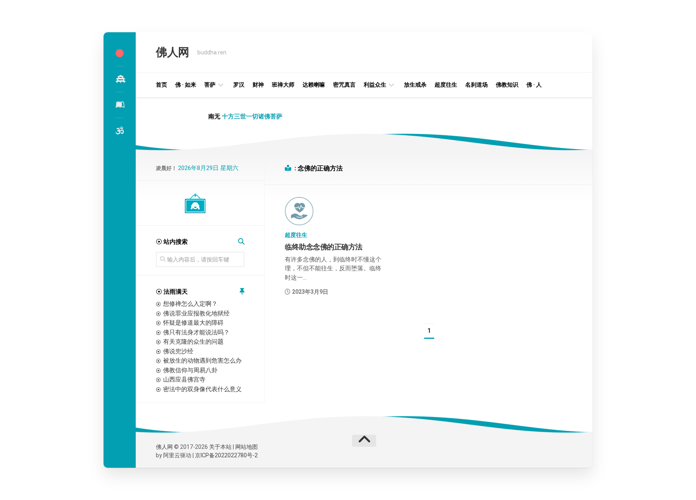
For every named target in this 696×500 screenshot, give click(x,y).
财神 (258, 84)
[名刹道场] (120, 79)
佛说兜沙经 (178, 351)
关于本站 (220, 447)
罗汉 (238, 84)
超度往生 (446, 84)
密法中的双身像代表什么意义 (202, 389)
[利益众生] (120, 104)
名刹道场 (476, 84)
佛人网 (172, 52)
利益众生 (375, 84)
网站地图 (246, 447)
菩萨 (209, 84)
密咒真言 (344, 84)
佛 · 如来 (185, 84)
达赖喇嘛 (313, 84)
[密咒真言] (120, 130)
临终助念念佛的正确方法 (323, 247)
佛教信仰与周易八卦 (190, 370)
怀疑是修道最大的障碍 (193, 322)
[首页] (120, 53)
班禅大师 (283, 84)
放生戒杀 (415, 84)
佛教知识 (507, 84)
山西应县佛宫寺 (184, 379)
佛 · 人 (534, 84)
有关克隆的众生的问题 (193, 341)
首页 (161, 84)
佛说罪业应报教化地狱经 (196, 313)
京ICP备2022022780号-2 (226, 455)
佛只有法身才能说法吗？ (196, 332)
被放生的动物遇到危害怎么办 (202, 360)
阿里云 (171, 455)
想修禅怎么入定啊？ (190, 303)
